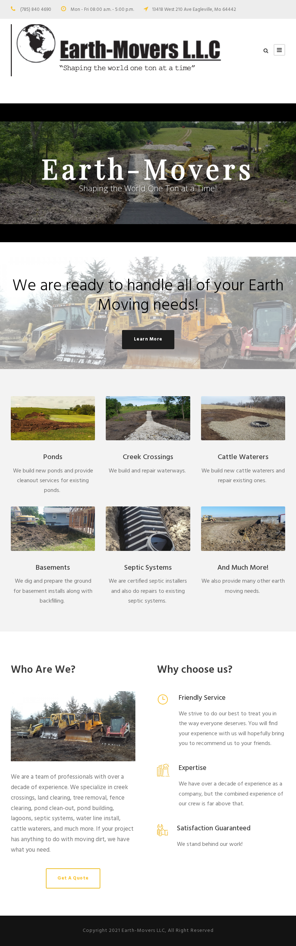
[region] (148, 172)
